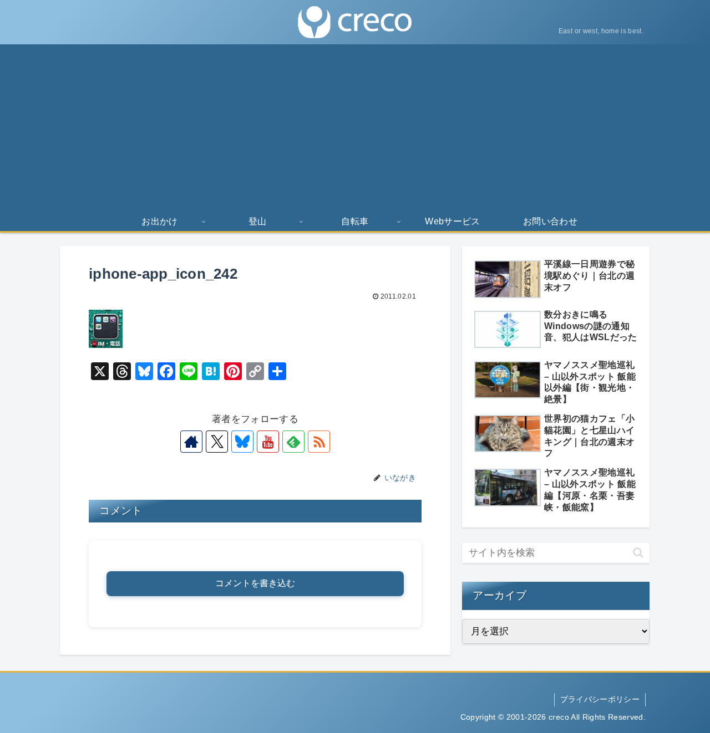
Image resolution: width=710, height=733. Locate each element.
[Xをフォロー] (217, 441)
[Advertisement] (355, 127)
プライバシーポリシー (600, 699)
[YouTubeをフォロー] (268, 441)
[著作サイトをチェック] (191, 441)
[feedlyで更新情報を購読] (293, 441)
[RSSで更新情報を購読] (319, 441)
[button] (638, 552)
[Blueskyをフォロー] (242, 441)
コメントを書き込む (255, 583)
